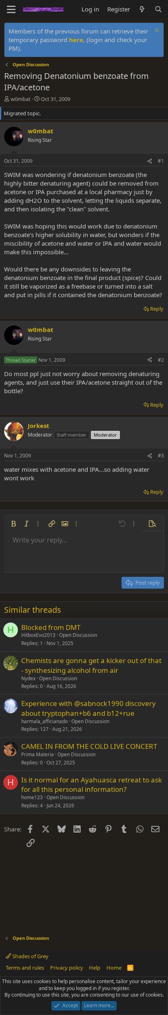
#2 (161, 359)
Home (114, 967)
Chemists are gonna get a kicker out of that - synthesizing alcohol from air (91, 665)
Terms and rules (25, 967)
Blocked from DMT (50, 627)
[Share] (149, 161)
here (76, 40)
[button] (13, 523)
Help (94, 967)
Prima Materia (37, 754)
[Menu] (11, 9)
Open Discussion (78, 635)
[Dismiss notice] (156, 31)
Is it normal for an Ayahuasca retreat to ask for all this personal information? (91, 784)
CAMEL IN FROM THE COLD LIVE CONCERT (89, 746)
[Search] (158, 9)
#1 (161, 160)
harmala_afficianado (44, 721)
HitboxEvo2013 (38, 635)
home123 (32, 797)
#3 (161, 455)
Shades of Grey (30, 956)
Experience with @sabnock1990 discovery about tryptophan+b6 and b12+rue (88, 708)
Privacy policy (66, 967)
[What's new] (142, 9)
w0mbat (21, 99)
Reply (157, 308)
